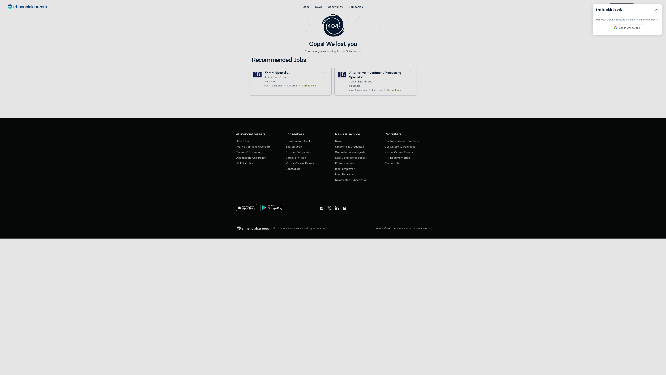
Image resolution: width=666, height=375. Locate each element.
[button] (333, 187)
